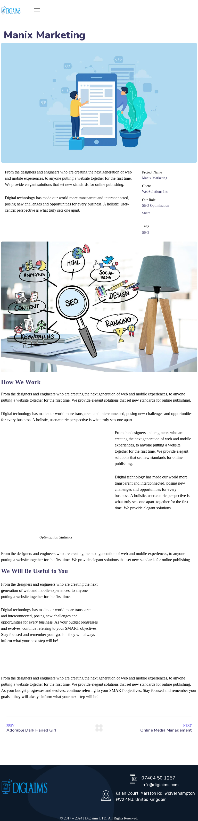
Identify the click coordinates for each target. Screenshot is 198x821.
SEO (145, 233)
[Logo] (11, 10)
